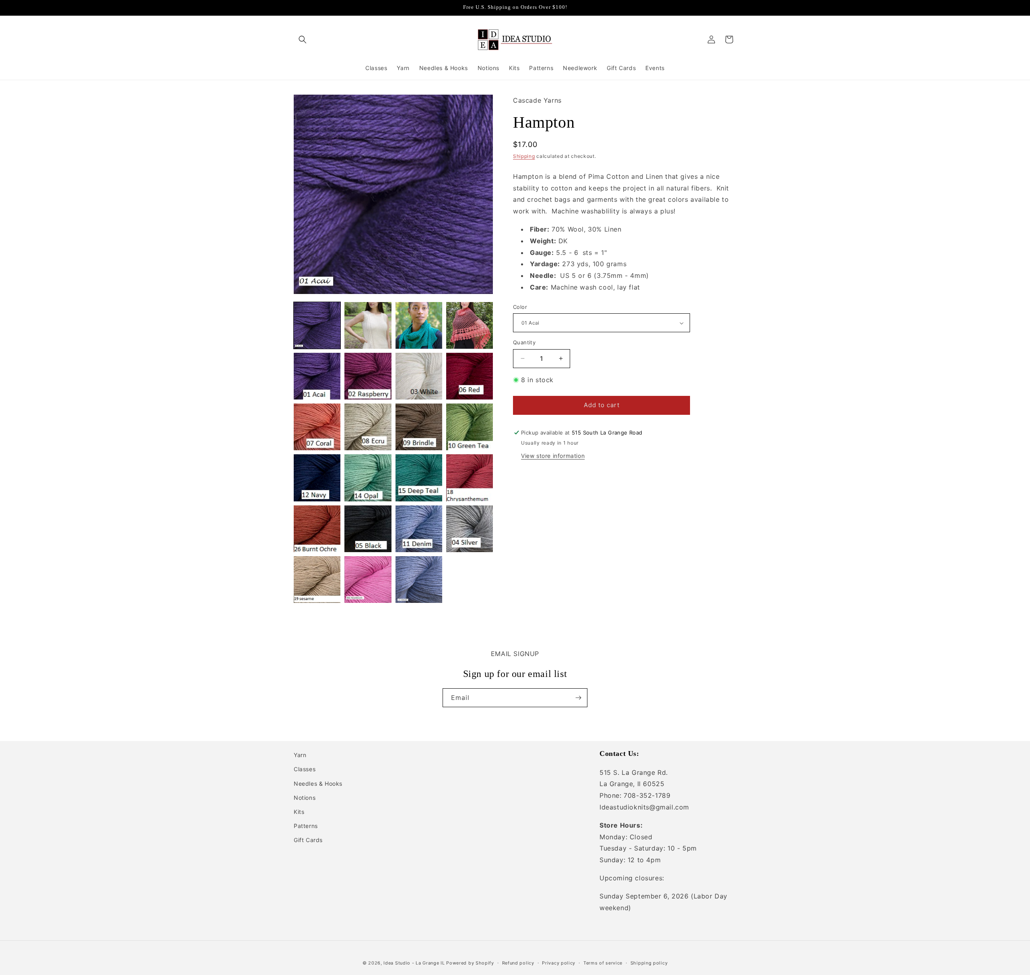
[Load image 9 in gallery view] (317, 427)
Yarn (300, 754)
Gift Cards (308, 840)
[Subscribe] (578, 697)
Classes (304, 769)
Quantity (524, 342)
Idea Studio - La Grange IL (414, 963)
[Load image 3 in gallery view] (419, 325)
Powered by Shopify (470, 963)
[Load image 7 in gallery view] (419, 376)
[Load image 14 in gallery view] (367, 477)
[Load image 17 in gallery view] (317, 528)
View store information (553, 455)
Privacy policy (558, 962)
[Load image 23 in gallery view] (419, 579)
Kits (299, 811)
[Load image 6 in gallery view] (367, 376)
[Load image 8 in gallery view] (469, 376)
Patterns (306, 825)
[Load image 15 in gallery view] (419, 477)
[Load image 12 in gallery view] (469, 427)
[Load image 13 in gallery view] (317, 477)
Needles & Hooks (318, 783)
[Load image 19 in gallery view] (419, 528)
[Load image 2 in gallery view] (367, 325)
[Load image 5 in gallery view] (317, 376)
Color (520, 307)
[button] (302, 39)
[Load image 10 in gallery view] (367, 427)
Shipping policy (649, 962)
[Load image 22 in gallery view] (367, 579)
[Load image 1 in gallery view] (317, 325)
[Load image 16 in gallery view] (469, 477)
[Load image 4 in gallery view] (469, 325)
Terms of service (602, 962)
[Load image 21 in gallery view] (317, 579)
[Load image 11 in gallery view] (419, 427)
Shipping (524, 156)
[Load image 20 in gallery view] (469, 528)
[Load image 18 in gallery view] (367, 528)
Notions (304, 797)
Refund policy (518, 962)
